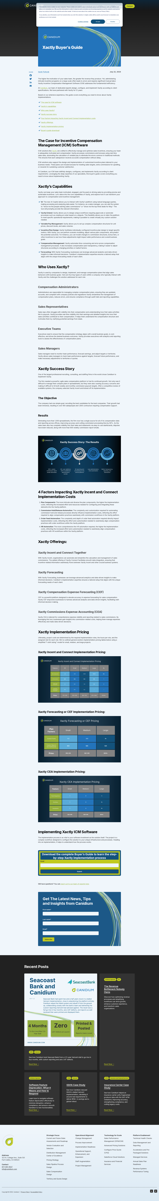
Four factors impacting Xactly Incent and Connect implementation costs (68, 118)
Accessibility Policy (36, 1192)
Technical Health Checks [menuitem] (142, 1138)
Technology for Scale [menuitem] (113, 1135)
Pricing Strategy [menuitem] (52, 1160)
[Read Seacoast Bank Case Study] (60, 1010)
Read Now (33, 1064)
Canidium (43, 88)
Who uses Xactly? (48, 110)
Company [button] (119, 6)
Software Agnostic (110, 979)
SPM (31, 1052)
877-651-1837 (7, 1167)
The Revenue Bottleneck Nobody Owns (114, 989)
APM (106, 1078)
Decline (112, 21)
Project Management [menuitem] (83, 1166)
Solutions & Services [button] (90, 6)
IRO (119, 979)
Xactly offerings (47, 122)
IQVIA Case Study (76, 1085)
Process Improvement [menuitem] (83, 1143)
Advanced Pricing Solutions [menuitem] (114, 1145)
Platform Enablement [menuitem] (141, 1135)
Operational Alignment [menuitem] (84, 1135)
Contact (130, 6)
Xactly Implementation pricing (52, 126)
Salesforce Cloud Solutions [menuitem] (114, 1157)
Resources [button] (107, 6)
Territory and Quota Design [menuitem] (56, 1179)
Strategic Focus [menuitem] (52, 1135)
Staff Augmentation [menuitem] (82, 1161)
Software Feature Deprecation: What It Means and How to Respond (40, 1089)
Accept (98, 21)
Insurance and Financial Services (119, 1078)
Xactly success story (49, 114)
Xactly (54, 151)
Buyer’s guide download (50, 130)
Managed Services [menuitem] (140, 1157)
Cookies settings (83, 21)
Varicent (37, 1052)
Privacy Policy (25, 1192)
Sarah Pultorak (43, 72)
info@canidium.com (9, 1169)
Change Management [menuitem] (83, 1138)
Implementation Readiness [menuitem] (85, 1147)
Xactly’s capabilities (48, 106)
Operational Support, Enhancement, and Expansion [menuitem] (83, 1154)
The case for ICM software (51, 102)
